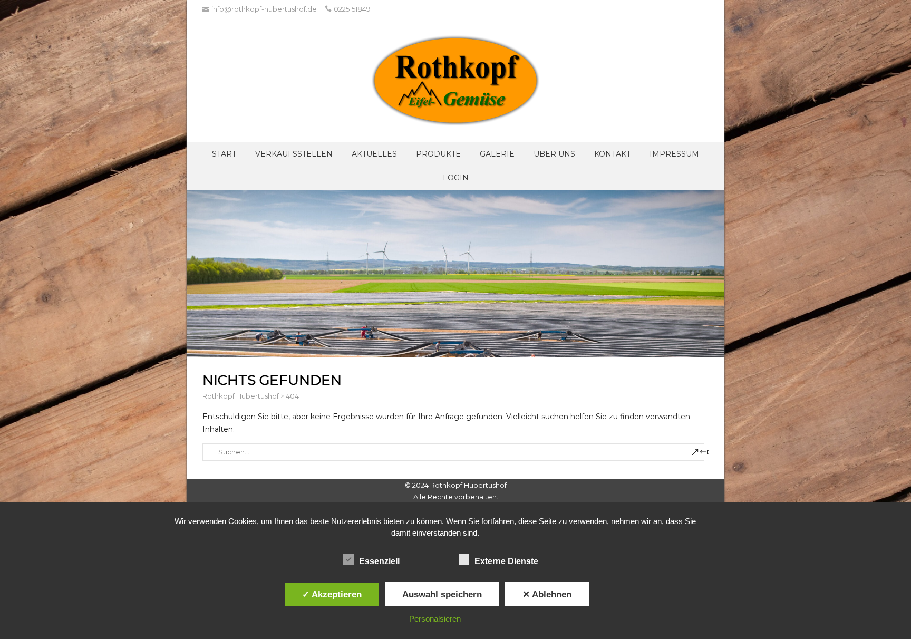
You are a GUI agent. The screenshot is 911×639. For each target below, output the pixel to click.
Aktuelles (374, 154)
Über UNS (554, 154)
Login (456, 177)
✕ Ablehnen (546, 594)
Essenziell (379, 561)
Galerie (497, 154)
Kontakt (612, 154)
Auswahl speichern (442, 594)
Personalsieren (435, 618)
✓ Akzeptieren (332, 594)
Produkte (438, 154)
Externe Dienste (506, 561)
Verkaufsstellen (294, 154)
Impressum (674, 154)
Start (224, 154)
